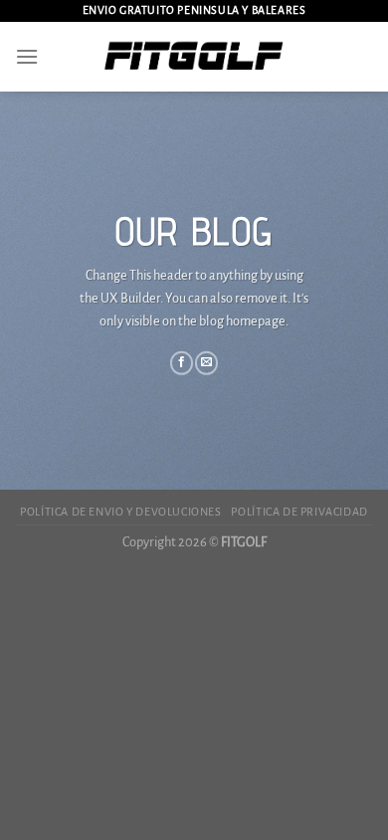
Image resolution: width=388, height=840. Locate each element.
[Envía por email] (206, 363)
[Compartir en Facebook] (181, 363)
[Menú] (27, 56)
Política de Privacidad (299, 512)
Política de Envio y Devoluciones (121, 512)
